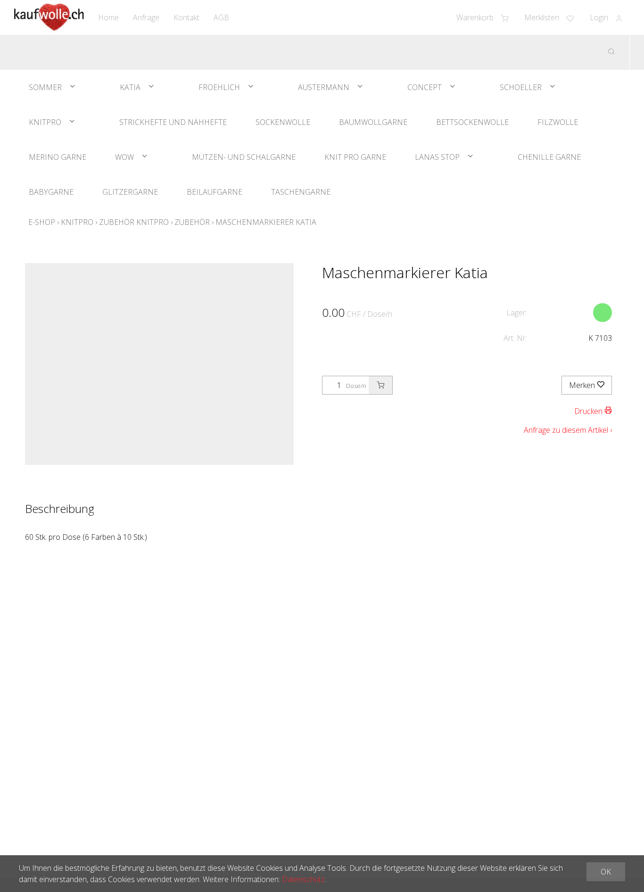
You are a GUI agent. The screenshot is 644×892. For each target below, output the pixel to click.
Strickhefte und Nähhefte (173, 122)
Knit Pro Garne (355, 157)
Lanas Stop (437, 157)
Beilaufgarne (214, 192)
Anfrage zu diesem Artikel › (568, 430)
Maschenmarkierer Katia (265, 222)
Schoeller (521, 87)
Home (108, 17)
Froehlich (219, 87)
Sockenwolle (283, 122)
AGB (221, 17)
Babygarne (51, 192)
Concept (424, 87)
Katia (130, 87)
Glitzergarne (130, 192)
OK (606, 872)
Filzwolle (557, 122)
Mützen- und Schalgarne (244, 157)
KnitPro (45, 122)
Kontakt (186, 17)
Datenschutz (303, 879)
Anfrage (146, 17)
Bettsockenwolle (472, 122)
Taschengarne (300, 192)
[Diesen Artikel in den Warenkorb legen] (380, 385)
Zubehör (192, 222)
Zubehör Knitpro (134, 222)
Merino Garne (57, 157)
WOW (124, 157)
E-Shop (41, 222)
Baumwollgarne (373, 122)
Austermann (323, 87)
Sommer (45, 87)
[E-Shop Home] (49, 17)
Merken (583, 385)
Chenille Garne (549, 157)
